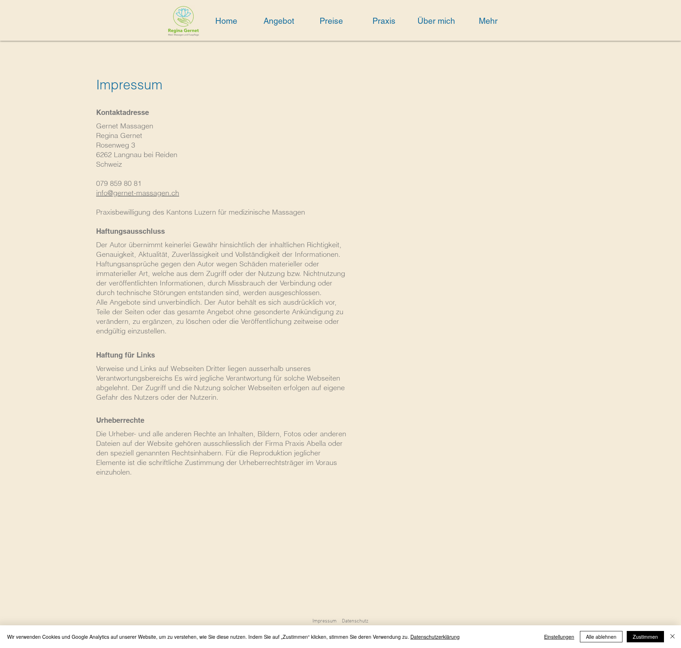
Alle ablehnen (601, 636)
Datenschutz (355, 621)
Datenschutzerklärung (435, 636)
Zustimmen (645, 636)
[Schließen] (672, 636)
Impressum (324, 621)
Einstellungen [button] (559, 636)
